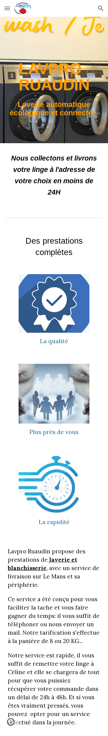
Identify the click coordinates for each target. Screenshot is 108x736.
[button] (7, 8)
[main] (54, 80)
